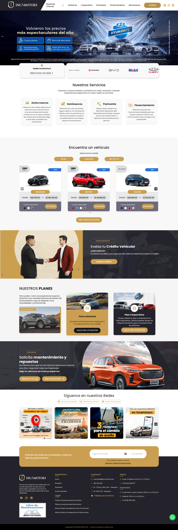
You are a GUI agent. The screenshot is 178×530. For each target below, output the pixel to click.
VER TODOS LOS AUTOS (89, 220)
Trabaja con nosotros (103, 495)
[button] (156, 188)
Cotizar (152, 5)
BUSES (63, 159)
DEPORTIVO (114, 159)
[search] (125, 453)
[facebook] (165, 5)
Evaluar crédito (104, 261)
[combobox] (42, 73)
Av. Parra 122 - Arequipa (102, 491)
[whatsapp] (172, 517)
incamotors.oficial (68, 401)
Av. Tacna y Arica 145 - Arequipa (105, 487)
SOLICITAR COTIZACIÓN (87, 330)
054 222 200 (97, 483)
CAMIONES (89, 159)
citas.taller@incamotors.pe (103, 479)
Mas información (53, 379)
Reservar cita (28, 379)
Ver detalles (51, 206)
